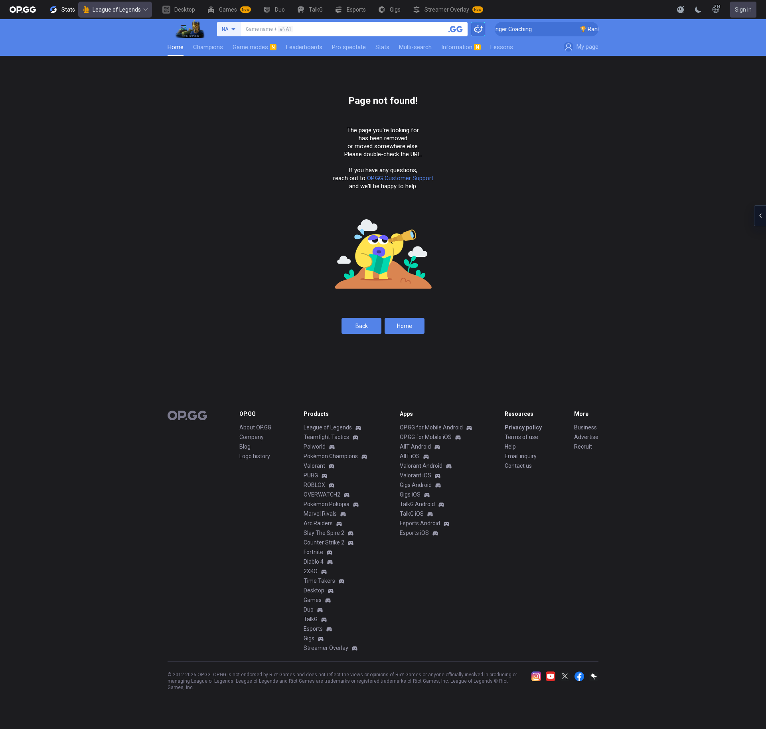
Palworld (315, 446)
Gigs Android (416, 485)
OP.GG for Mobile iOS (426, 437)
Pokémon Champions (331, 456)
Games (313, 600)
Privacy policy (523, 427)
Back (361, 326)
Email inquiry (521, 456)
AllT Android (415, 446)
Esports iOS (414, 533)
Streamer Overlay (326, 648)
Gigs (309, 638)
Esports (313, 629)
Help (510, 446)
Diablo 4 (314, 561)
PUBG (311, 475)
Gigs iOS (410, 494)
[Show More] (681, 10)
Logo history (254, 456)
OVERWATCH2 (322, 494)
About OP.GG (255, 427)
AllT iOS (410, 456)
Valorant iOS (415, 475)
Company (251, 437)
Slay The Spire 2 (324, 533)
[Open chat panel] (760, 215)
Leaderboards (304, 47)
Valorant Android (421, 466)
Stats (382, 47)
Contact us (518, 466)
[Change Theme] (698, 10)
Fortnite (313, 552)
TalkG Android (417, 504)
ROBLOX (314, 485)
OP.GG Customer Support (400, 178)
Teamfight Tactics (326, 437)
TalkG (311, 619)
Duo (309, 609)
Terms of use (521, 437)
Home (176, 47)
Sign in (743, 9)
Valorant (314, 466)
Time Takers (319, 581)
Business (585, 427)
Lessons (501, 47)
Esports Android (420, 523)
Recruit (583, 446)
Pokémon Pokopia (326, 504)
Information (460, 47)
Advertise (586, 437)
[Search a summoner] (456, 29)
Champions (208, 47)
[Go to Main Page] (22, 9)
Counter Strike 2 (324, 542)
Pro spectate (349, 47)
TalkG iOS (412, 513)
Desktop (314, 590)
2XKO (311, 571)
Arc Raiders (318, 523)
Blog (245, 446)
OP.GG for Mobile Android (431, 427)
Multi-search (415, 47)
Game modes (254, 47)
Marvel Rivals (320, 513)
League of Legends (117, 9)
